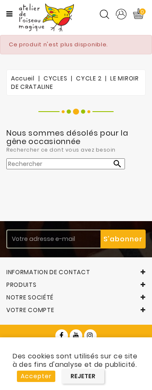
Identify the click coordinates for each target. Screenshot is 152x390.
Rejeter (83, 376)
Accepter (36, 376)
